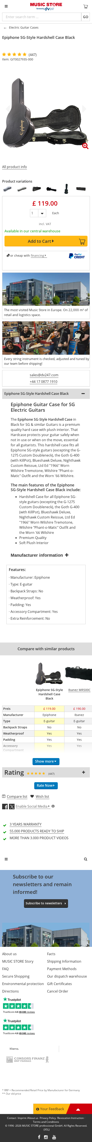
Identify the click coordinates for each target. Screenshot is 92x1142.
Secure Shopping (16, 976)
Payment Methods (62, 968)
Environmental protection (23, 983)
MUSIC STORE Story (17, 961)
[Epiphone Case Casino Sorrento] (22, 189)
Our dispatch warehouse (67, 976)
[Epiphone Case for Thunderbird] (37, 189)
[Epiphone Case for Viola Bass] (81, 189)
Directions (10, 991)
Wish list (42, 796)
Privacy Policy (48, 1118)
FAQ (5, 968)
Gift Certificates (59, 983)
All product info (14, 166)
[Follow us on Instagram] (46, 1137)
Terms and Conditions (46, 1122)
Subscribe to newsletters (44, 903)
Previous (8, 108)
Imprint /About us (28, 1118)
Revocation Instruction (70, 1118)
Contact (11, 1118)
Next (83, 108)
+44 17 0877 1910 (43, 381)
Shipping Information (64, 961)
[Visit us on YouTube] (54, 1137)
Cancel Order (57, 991)
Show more (44, 761)
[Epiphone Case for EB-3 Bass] (66, 189)
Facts (51, 954)
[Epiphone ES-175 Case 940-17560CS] (7, 189)
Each (55, 212)
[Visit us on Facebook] (39, 1137)
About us (9, 954)
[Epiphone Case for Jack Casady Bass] (51, 189)
